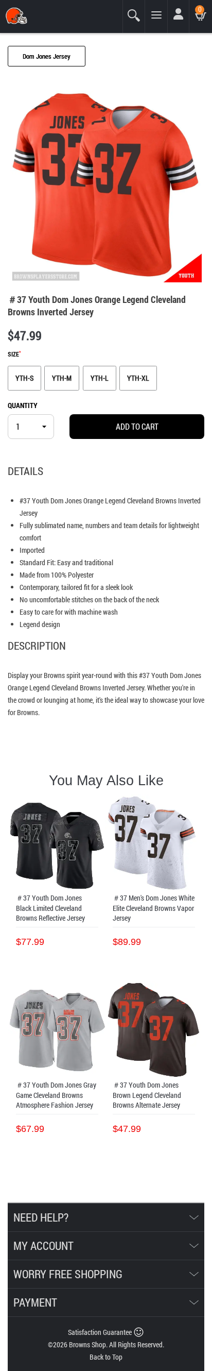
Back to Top (106, 1357)
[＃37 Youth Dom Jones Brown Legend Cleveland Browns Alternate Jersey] (154, 1030)
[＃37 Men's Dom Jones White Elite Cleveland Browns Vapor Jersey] (154, 843)
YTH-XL (138, 378)
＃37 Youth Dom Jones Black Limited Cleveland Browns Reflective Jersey (50, 908)
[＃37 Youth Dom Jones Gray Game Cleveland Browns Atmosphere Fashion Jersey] (57, 1030)
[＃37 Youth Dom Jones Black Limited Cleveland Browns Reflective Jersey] (57, 843)
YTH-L (100, 378)
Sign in (179, 19)
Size (14, 354)
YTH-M (62, 378)
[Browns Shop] (39, 15)
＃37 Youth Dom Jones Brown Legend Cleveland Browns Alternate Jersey (147, 1095)
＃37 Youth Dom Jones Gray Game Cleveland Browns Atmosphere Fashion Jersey (56, 1095)
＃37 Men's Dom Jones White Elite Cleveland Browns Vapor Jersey (154, 908)
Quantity (23, 405)
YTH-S (24, 378)
